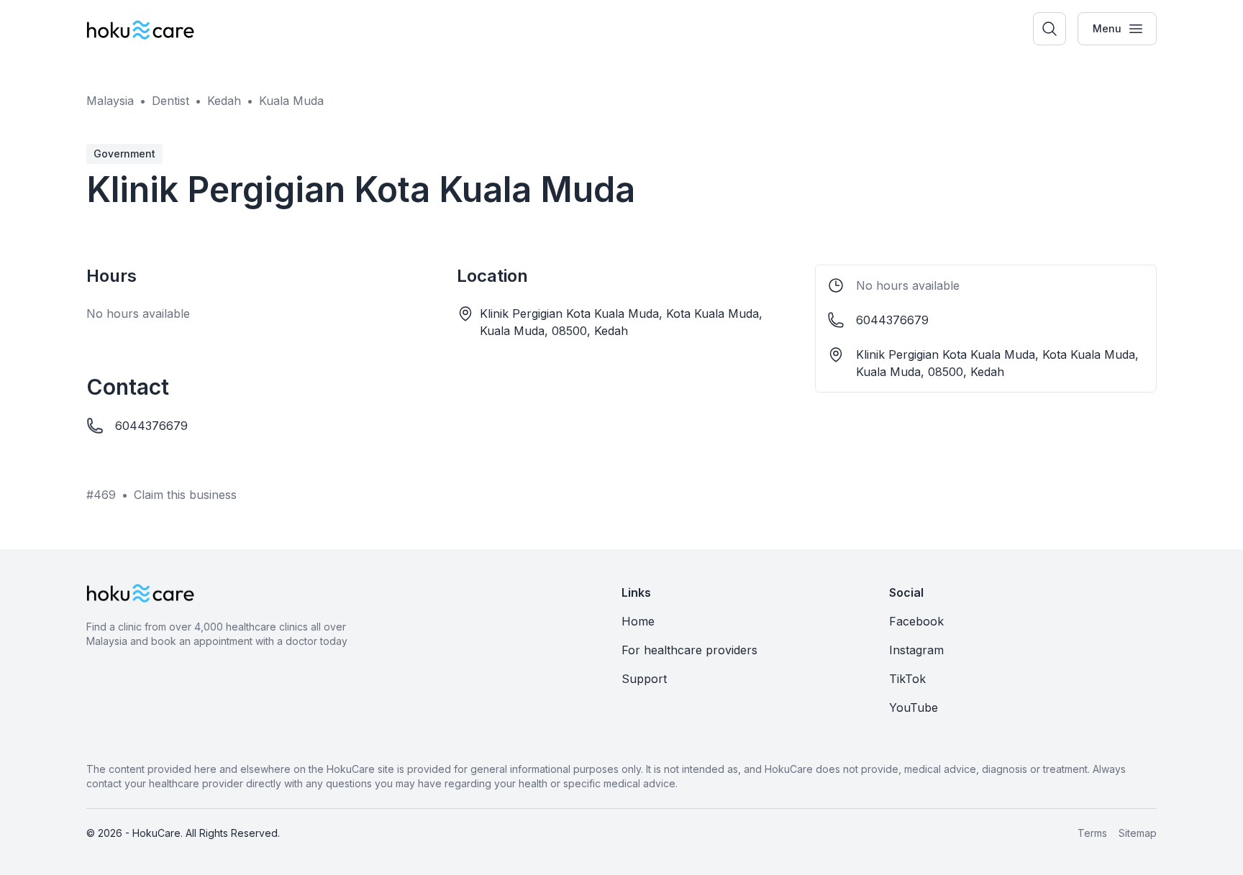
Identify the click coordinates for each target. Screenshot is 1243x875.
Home (638, 621)
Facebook (916, 621)
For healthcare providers (689, 650)
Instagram (916, 650)
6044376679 (151, 425)
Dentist (170, 100)
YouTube (913, 707)
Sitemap (1138, 833)
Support (644, 679)
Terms (1092, 833)
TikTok (907, 679)
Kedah (224, 100)
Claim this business (185, 494)
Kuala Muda (291, 100)
